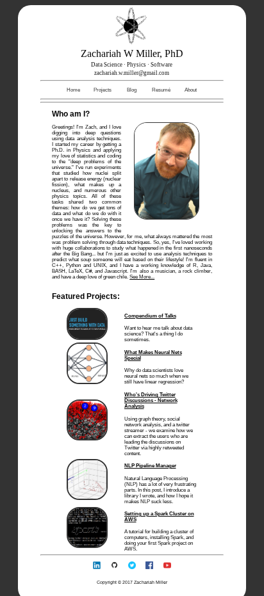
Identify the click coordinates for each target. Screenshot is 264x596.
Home (73, 90)
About (191, 90)
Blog (131, 90)
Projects (102, 90)
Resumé (161, 90)
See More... (141, 277)
